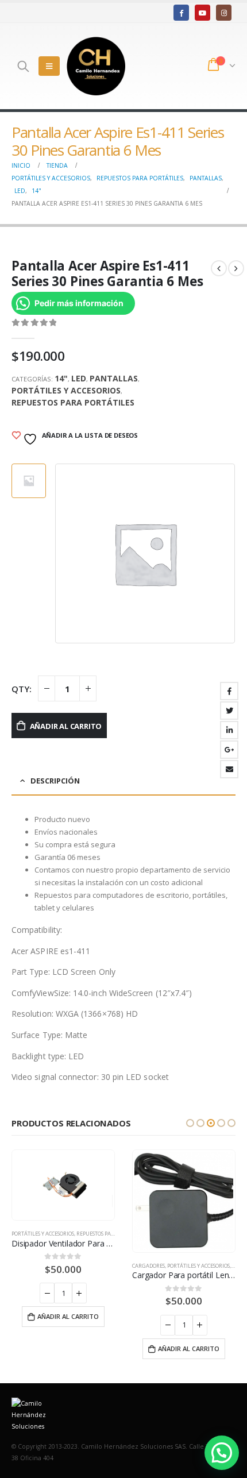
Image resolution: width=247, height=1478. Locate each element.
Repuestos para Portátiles (72, 402)
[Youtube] (202, 12)
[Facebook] (181, 12)
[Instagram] (223, 12)
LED (78, 378)
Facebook (229, 691)
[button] (190, 1123)
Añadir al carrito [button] (68, 1316)
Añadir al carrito (66, 726)
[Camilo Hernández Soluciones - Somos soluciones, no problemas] (96, 66)
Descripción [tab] (55, 780)
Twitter (229, 710)
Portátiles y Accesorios (66, 390)
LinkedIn (229, 730)
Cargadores (148, 1265)
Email (229, 769)
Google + (229, 749)
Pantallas (114, 378)
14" (61, 378)
